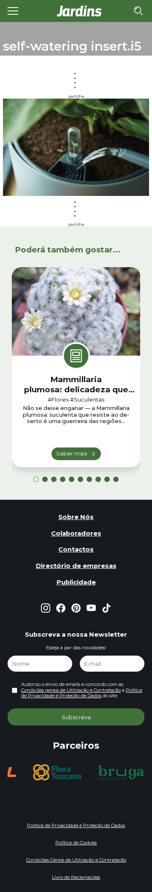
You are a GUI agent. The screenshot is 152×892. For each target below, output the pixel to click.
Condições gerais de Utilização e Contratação (71, 690)
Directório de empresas (76, 566)
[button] (36, 479)
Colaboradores (76, 533)
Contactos (76, 549)
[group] (57, 772)
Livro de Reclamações (76, 877)
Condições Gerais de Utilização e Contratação (76, 860)
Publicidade (76, 582)
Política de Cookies (76, 843)
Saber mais (71, 453)
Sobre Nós (76, 517)
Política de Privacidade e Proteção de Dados (81, 693)
